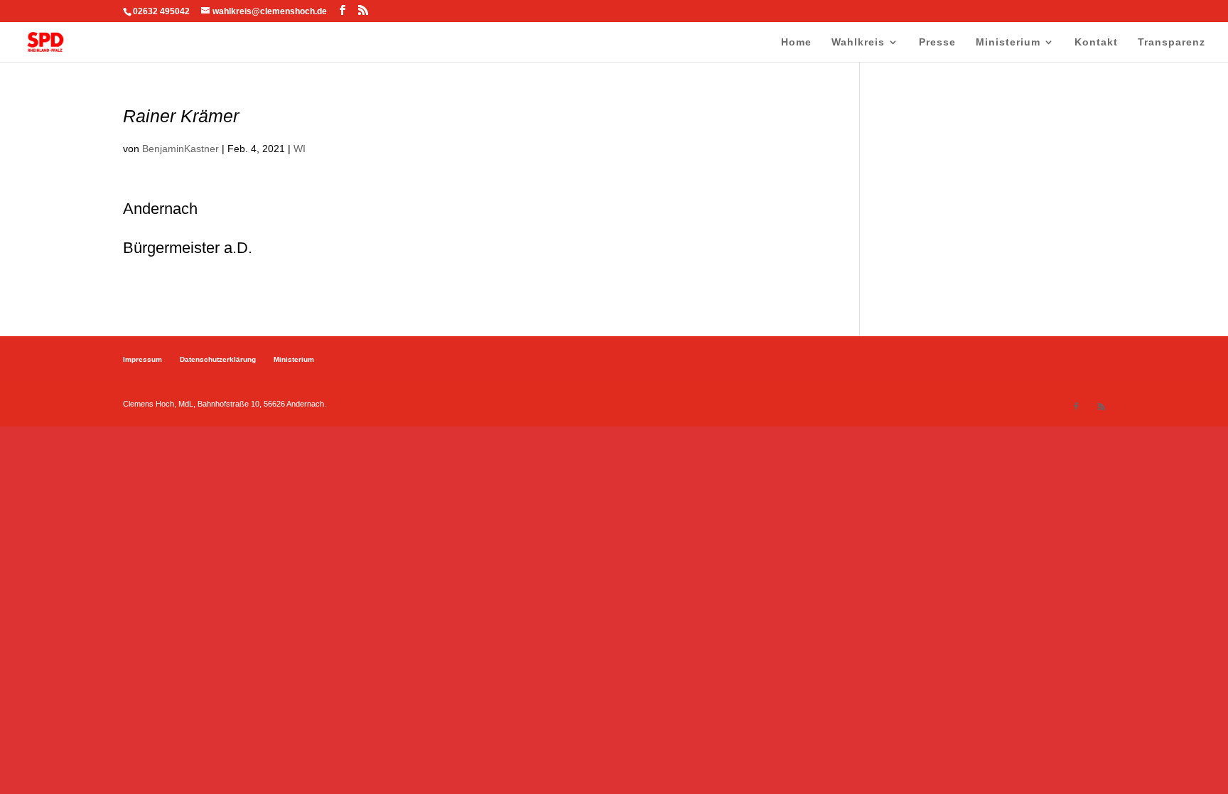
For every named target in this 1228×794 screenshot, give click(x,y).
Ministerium (1008, 42)
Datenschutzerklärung (218, 359)
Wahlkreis (858, 42)
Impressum (142, 359)
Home (796, 42)
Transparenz (1171, 42)
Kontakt (1096, 42)
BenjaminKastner (180, 148)
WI (299, 148)
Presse (937, 42)
